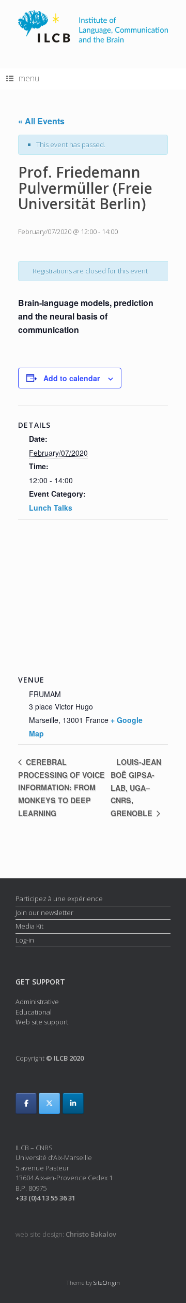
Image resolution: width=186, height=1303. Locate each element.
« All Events (41, 121)
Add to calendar (71, 378)
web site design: (66, 1234)
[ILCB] (93, 26)
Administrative (37, 1001)
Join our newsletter (44, 912)
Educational (34, 1012)
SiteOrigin (107, 1282)
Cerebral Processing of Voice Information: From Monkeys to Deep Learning (61, 787)
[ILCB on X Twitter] (49, 1103)
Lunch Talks (50, 507)
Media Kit (29, 926)
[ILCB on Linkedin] (73, 1103)
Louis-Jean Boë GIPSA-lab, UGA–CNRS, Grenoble (136, 787)
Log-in (25, 940)
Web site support (42, 1021)
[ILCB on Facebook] (26, 1103)
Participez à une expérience (59, 898)
